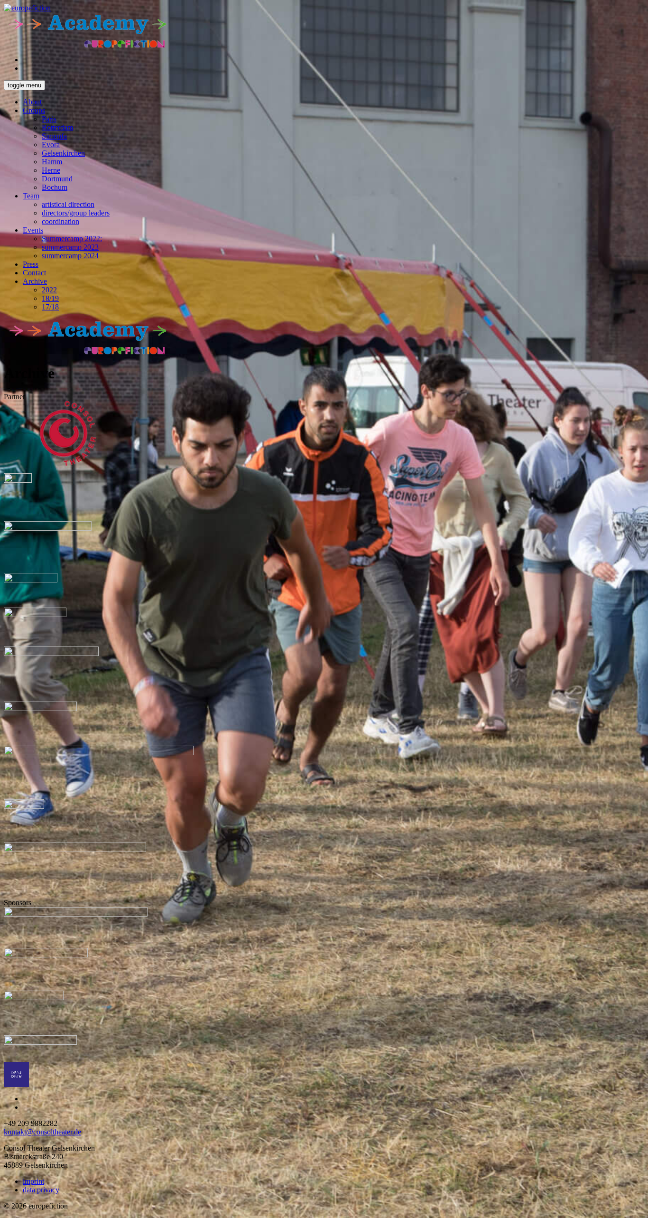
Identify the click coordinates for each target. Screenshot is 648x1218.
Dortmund (57, 179)
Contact (34, 273)
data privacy (41, 1190)
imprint (33, 1181)
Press (30, 264)
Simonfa (54, 136)
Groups (34, 110)
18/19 (50, 298)
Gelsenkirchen (63, 153)
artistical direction (68, 204)
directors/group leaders (76, 213)
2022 (49, 290)
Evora (51, 145)
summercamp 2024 (70, 256)
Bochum (54, 187)
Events (33, 230)
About (32, 102)
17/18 (50, 307)
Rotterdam (57, 127)
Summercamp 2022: (72, 238)
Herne (51, 170)
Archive (35, 281)
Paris (49, 119)
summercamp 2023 (70, 247)
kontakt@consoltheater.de (42, 1132)
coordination (60, 221)
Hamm (52, 162)
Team (31, 196)
